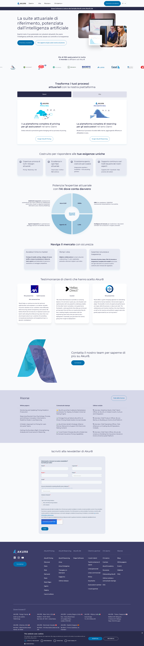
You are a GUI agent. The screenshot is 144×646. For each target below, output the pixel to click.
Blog (118, 558)
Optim (46, 586)
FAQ (118, 574)
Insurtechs (91, 581)
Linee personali (93, 569)
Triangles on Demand (63, 571)
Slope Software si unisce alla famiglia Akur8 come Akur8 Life (72, 8)
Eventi (119, 566)
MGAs (90, 577)
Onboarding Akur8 (109, 574)
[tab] (44, 94)
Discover (47, 562)
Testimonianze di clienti (94, 563)
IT (122, 3)
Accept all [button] (95, 638)
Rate (45, 578)
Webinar (120, 570)
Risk (45, 570)
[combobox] (124, 3)
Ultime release (63, 581)
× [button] (142, 633)
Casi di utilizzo (49, 594)
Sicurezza (106, 570)
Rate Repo (47, 582)
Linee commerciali (94, 573)
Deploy (46, 590)
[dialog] (72, 638)
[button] (32, 3)
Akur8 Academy (108, 566)
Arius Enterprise (64, 566)
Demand (47, 574)
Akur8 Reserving (64, 558)
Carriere (105, 562)
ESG (104, 585)
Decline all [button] (111, 638)
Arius (60, 562)
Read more (33, 638)
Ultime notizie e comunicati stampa (109, 579)
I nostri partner (93, 589)
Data (45, 566)
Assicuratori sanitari (94, 585)
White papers (121, 562)
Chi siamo (106, 558)
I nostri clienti (92, 558)
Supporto (62, 577)
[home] (22, 3)
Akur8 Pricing (48, 558)
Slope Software (78, 558)
